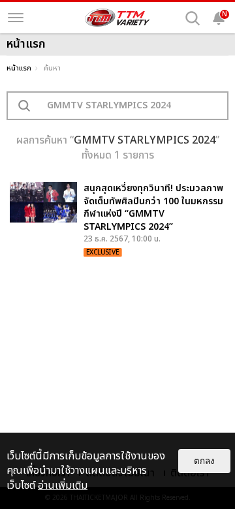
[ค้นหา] (193, 18)
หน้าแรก (19, 68)
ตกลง (204, 461)
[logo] (117, 17)
